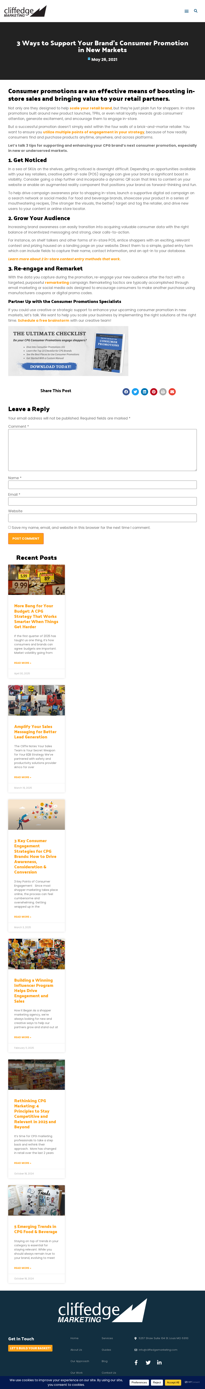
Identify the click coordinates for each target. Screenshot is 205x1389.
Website (15, 511)
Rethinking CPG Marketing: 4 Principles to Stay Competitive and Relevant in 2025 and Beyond (35, 1113)
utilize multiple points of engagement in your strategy (93, 132)
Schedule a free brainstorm (43, 320)
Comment (18, 426)
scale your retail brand (91, 108)
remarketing (57, 282)
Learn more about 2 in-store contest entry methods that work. (64, 259)
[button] (186, 11)
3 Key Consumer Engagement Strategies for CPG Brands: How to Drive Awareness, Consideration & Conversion (35, 856)
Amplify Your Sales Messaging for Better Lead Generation (35, 731)
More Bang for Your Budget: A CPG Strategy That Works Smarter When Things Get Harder (36, 616)
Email (14, 495)
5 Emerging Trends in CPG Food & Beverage (35, 1228)
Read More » (22, 663)
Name (15, 478)
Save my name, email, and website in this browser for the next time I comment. (81, 528)
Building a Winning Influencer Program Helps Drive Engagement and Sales (33, 990)
